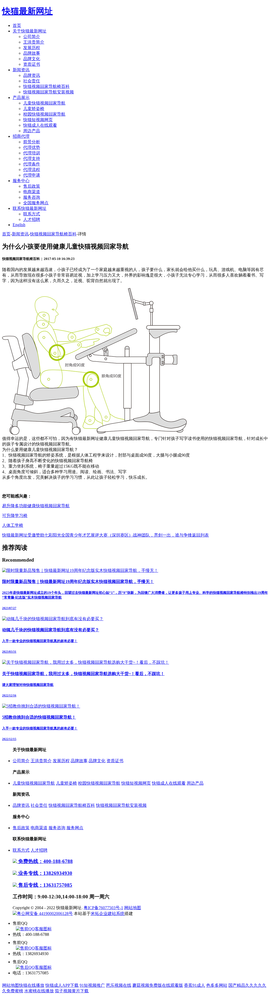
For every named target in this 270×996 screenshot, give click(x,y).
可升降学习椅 (14, 515)
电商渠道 (31, 191)
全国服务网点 (36, 203)
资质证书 (31, 64)
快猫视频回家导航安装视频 (48, 92)
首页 (17, 25)
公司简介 (31, 36)
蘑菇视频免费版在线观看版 (157, 985)
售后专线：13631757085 (44, 885)
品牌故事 (31, 53)
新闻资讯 (21, 70)
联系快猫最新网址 (29, 208)
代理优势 (31, 147)
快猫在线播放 (31, 985)
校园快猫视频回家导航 (44, 114)
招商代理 (21, 136)
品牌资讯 (31, 75)
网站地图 (132, 907)
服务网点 (74, 828)
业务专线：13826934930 (44, 873)
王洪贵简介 (33, 42)
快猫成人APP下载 (62, 985)
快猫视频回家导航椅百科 (46, 86)
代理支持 (31, 158)
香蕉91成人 (194, 985)
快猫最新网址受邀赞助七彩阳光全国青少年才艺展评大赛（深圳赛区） (67, 535)
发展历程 (31, 47)
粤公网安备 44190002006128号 (45, 913)
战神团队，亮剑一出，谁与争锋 (162, 535)
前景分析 (31, 142)
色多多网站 (216, 985)
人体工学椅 (12, 525)
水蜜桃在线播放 (39, 991)
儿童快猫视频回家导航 (44, 103)
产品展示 (21, 97)
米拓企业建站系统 (107, 913)
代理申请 (31, 175)
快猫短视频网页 (38, 119)
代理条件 (31, 164)
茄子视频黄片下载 (72, 991)
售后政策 (31, 186)
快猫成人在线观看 (40, 125)
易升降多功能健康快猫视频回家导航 (36, 506)
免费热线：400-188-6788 (45, 861)
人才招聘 (31, 219)
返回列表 (200, 535)
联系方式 (31, 214)
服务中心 (21, 180)
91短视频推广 (92, 985)
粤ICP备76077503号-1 (103, 907)
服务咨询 (31, 197)
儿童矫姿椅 (33, 108)
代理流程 (31, 169)
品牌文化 (31, 58)
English (19, 224)
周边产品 (31, 131)
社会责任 (31, 81)
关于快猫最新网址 (29, 31)
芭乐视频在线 (118, 985)
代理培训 (31, 153)
